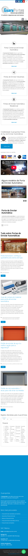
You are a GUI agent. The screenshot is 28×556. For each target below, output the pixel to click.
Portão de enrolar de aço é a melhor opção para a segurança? (11, 345)
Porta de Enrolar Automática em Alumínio (11, 513)
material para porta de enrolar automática (10, 318)
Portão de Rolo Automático (7, 406)
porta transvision (5, 272)
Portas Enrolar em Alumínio (8, 523)
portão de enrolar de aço (17, 363)
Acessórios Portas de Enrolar (8, 516)
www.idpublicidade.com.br (14, 553)
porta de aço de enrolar (7, 363)
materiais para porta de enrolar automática (11, 317)
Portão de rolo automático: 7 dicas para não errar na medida (12, 389)
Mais (3, 275)
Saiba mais (7, 146)
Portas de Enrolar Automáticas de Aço (10, 520)
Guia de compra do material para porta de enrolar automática (11, 299)
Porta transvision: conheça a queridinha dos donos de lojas (12, 257)
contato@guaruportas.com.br (10, 531)
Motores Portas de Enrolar (8, 518)
